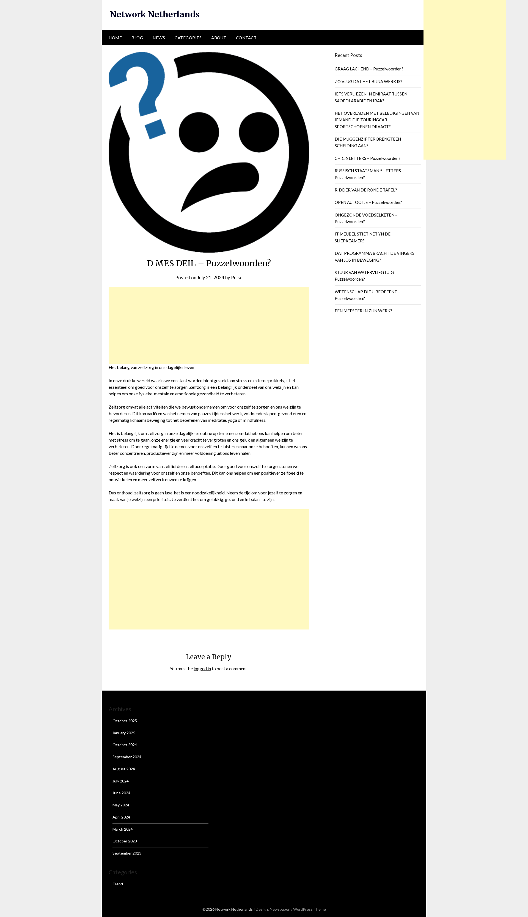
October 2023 (124, 841)
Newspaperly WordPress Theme (298, 909)
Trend (117, 884)
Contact (246, 37)
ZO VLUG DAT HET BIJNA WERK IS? (368, 81)
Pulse (236, 277)
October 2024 (124, 744)
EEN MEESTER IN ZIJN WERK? (363, 310)
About (218, 37)
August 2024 (123, 769)
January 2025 (123, 732)
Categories (188, 37)
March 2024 (122, 829)
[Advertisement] (209, 325)
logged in (202, 668)
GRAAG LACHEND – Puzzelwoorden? (369, 68)
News (159, 37)
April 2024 (121, 817)
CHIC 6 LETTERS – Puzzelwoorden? (367, 158)
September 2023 (126, 853)
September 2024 (126, 756)
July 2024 (120, 781)
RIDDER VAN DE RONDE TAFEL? (366, 189)
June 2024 (121, 792)
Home (115, 37)
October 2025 (124, 720)
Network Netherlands (155, 14)
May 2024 (120, 805)
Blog (137, 37)
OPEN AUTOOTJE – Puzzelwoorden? (368, 202)
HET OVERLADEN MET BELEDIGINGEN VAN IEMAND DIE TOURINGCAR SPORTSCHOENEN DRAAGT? (377, 120)
